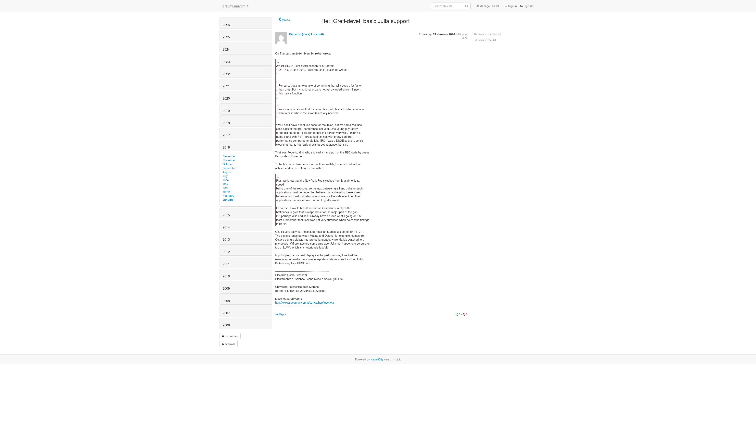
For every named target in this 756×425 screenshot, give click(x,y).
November (229, 160)
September (229, 168)
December (229, 156)
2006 (226, 325)
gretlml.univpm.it (235, 5)
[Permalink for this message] (466, 38)
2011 (226, 263)
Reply (282, 314)
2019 (226, 110)
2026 (226, 24)
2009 (226, 288)
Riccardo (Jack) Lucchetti (306, 34)
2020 (226, 98)
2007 (226, 312)
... (277, 61)
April (225, 188)
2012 (226, 251)
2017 (226, 135)
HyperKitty (377, 359)
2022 (226, 73)
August (227, 172)
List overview (231, 336)
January (228, 199)
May (225, 184)
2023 (226, 61)
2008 (226, 300)
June (226, 180)
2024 (226, 49)
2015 (226, 215)
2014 (226, 227)
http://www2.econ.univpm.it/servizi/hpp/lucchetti (304, 302)
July (225, 176)
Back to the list (486, 40)
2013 (226, 239)
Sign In (512, 6)
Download (229, 344)
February (228, 196)
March (227, 192)
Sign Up (528, 6)
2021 (226, 86)
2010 (226, 276)
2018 (226, 122)
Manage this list (489, 6)
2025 (226, 37)
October (228, 164)
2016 (226, 147)
